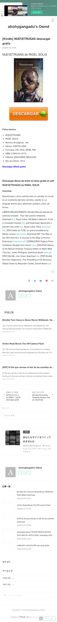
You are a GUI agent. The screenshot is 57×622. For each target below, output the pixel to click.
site (37, 256)
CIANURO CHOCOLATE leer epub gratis (33, 545)
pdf (49, 263)
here (34, 245)
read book (21, 233)
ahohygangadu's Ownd (28, 26)
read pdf (47, 252)
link (13, 219)
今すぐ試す (36, 12)
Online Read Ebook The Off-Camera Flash (23, 343)
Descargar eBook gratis (14, 166)
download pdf (19, 241)
